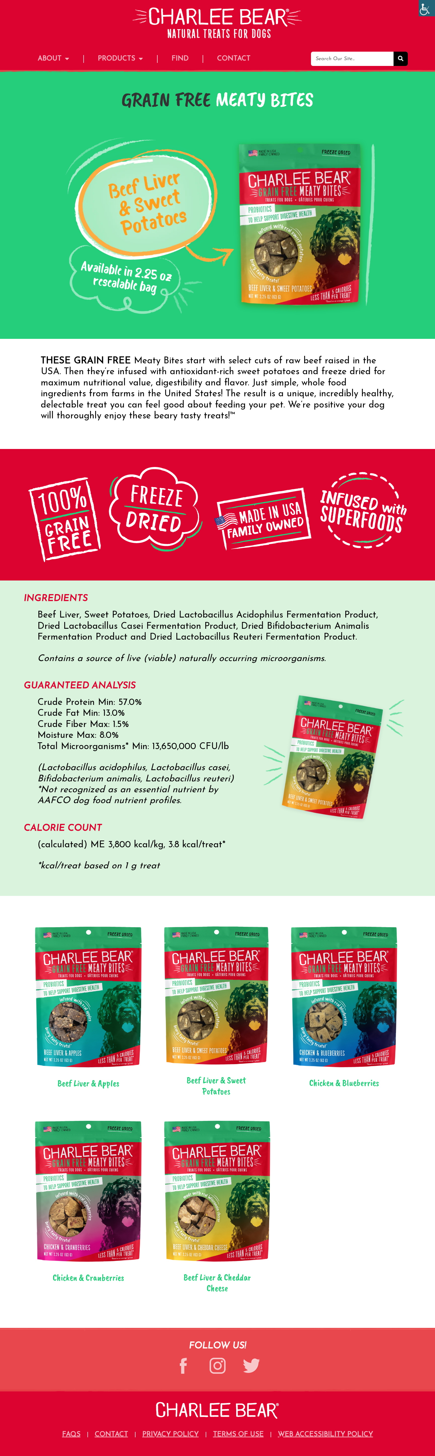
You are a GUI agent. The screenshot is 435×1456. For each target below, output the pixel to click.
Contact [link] (233, 58)
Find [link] (180, 58)
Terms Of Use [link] (238, 1434)
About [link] (50, 58)
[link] (427, 8)
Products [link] (116, 58)
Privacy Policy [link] (170, 1434)
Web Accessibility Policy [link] (325, 1434)
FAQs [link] (71, 1434)
